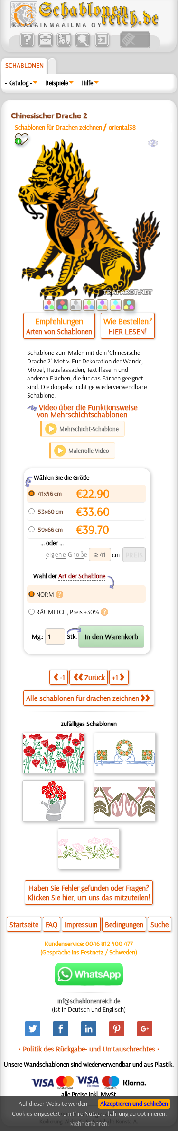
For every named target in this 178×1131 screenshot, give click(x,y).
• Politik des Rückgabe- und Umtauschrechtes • (89, 1048)
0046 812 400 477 (109, 943)
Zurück (94, 677)
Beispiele (56, 83)
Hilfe (87, 83)
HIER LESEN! (127, 331)
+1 (115, 677)
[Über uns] (27, 46)
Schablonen (24, 65)
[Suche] (82, 46)
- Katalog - (18, 83)
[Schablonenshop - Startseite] (84, 26)
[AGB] (64, 46)
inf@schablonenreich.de (88, 1001)
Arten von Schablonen (59, 331)
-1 (62, 677)
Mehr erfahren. (89, 1123)
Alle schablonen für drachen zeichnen (82, 698)
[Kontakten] (45, 46)
